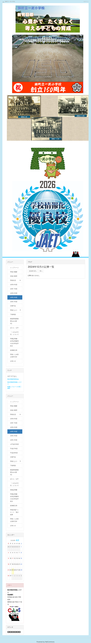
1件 (40, 271)
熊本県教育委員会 (13, 379)
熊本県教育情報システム (14, 383)
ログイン (86, 1)
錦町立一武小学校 (10, 1)
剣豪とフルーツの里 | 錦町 (14, 387)
